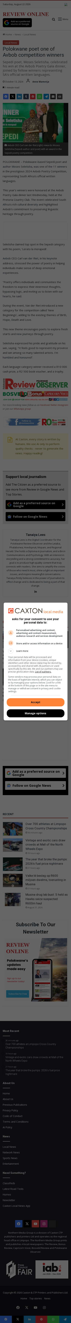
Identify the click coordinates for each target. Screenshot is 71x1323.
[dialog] (36, 661)
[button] (35, 651)
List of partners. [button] (43, 671)
